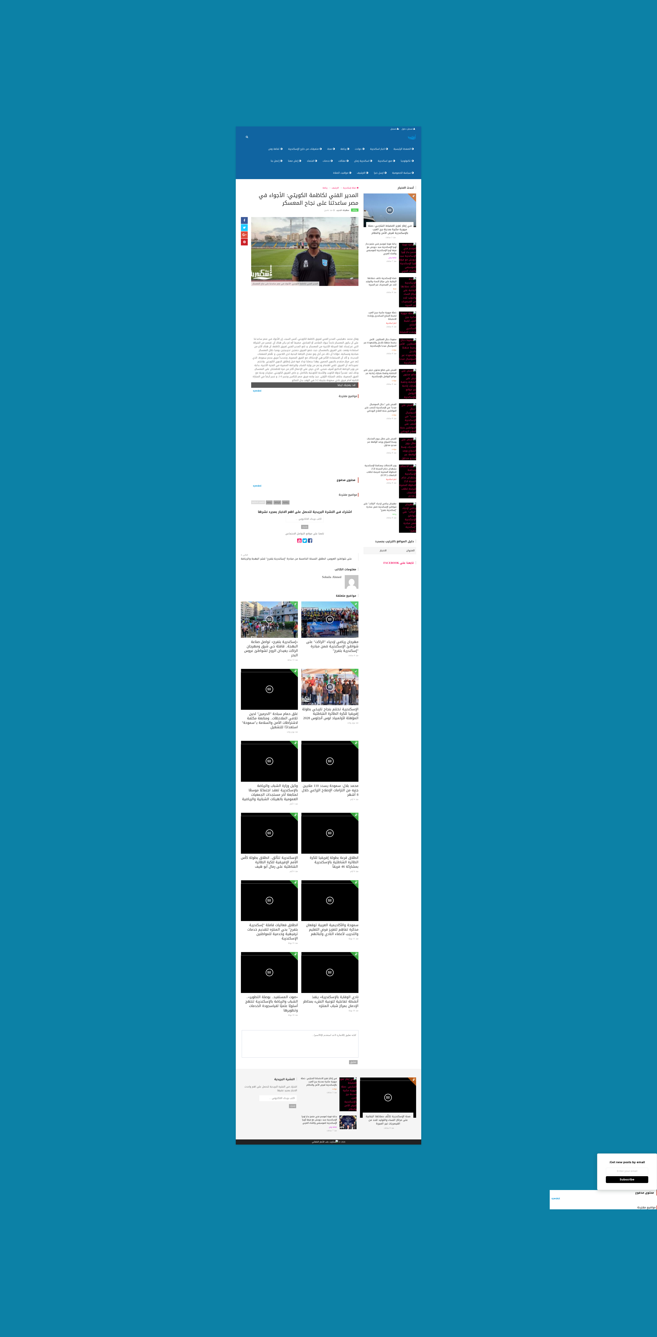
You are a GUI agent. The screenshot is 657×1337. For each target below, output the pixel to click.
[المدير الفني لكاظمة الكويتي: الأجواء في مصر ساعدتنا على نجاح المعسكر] (304, 252)
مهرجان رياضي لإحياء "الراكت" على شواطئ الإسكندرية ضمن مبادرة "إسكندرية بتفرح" (332, 646)
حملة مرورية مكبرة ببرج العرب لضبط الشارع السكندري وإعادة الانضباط (382, 315)
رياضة (343, 149)
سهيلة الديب (342, 210)
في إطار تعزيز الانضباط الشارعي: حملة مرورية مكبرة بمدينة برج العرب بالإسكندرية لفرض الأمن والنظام (390, 229)
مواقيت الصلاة (341, 173)
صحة (330, 149)
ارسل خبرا (379, 173)
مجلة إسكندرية (350, 188)
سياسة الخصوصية (402, 173)
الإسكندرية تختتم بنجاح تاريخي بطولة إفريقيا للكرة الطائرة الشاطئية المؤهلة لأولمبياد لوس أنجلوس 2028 (330, 713)
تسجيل (393, 129)
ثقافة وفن (274, 149)
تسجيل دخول (407, 129)
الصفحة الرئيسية (403, 149)
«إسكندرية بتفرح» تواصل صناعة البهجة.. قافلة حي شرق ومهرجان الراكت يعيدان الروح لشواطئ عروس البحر (271, 648)
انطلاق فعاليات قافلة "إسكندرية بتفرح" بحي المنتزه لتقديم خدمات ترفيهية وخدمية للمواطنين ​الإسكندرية (272, 932)
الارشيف (361, 173)
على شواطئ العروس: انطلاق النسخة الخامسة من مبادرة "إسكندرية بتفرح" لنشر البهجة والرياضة (296, 559)
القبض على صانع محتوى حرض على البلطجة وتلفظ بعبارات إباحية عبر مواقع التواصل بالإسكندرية (380, 373)
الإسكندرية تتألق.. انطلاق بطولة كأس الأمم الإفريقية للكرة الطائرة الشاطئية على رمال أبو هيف (269, 862)
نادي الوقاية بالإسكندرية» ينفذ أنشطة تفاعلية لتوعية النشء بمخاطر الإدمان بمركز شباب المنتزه (330, 1001)
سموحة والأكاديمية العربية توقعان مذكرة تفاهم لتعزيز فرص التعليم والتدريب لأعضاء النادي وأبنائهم (332, 929)
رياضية (285, 502)
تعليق (353, 1062)
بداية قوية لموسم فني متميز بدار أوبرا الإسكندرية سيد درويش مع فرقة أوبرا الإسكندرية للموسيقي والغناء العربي (381, 249)
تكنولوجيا (406, 161)
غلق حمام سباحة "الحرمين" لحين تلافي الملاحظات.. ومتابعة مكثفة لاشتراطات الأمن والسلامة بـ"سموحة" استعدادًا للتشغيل (270, 720)
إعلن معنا (293, 161)
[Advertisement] (554, 63)
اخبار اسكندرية (378, 149)
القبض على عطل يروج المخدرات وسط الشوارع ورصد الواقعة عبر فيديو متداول (381, 441)
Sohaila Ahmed (331, 577)
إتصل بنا (275, 161)
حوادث (358, 149)
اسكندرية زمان (362, 161)
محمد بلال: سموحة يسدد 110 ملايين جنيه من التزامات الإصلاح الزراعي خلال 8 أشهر (330, 790)
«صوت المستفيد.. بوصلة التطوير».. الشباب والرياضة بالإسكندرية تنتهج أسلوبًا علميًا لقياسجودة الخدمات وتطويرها (271, 1003)
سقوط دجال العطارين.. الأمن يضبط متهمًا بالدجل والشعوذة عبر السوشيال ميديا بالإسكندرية (380, 342)
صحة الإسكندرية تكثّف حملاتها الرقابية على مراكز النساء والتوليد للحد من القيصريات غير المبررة (381, 281)
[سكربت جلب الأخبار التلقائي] (325, 1142)
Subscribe (627, 1179)
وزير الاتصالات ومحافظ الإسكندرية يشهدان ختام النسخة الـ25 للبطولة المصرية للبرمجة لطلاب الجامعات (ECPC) (380, 470)
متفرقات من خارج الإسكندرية (304, 149)
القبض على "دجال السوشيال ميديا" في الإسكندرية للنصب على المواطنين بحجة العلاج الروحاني (380, 407)
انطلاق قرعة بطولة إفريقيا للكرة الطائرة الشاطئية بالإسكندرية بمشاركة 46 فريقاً (334, 862)
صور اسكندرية (385, 161)
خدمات (327, 161)
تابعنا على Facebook (398, 563)
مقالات (342, 161)
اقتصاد (311, 161)
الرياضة (277, 502)
